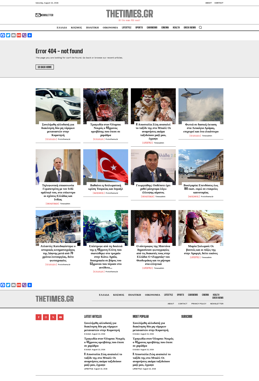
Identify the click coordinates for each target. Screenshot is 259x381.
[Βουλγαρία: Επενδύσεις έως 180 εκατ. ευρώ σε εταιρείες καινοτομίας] (200, 167)
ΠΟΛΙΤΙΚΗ (52, 204)
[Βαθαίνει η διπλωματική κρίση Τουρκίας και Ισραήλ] (105, 167)
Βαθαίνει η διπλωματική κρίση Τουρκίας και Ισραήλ (105, 186)
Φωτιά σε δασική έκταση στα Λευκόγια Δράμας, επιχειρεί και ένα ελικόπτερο (201, 127)
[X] (53, 317)
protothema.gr (64, 139)
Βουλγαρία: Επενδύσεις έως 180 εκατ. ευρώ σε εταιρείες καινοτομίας (201, 188)
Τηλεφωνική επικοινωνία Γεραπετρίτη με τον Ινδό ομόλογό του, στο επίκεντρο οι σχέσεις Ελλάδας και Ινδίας (58, 192)
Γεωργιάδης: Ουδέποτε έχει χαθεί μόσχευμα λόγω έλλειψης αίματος (153, 188)
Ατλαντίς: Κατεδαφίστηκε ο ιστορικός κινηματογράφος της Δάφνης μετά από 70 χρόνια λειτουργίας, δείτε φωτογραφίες (58, 253)
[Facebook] (39, 317)
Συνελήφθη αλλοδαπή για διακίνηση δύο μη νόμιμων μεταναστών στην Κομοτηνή (58, 129)
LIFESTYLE (148, 143)
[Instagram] (46, 317)
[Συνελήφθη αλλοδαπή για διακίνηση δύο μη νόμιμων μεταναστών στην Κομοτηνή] (58, 106)
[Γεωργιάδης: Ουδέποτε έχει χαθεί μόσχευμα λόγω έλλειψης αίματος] (153, 167)
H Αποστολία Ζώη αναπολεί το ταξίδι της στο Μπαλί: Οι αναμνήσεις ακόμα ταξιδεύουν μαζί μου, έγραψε (153, 131)
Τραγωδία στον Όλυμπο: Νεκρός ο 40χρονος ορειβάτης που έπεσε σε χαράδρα (105, 129)
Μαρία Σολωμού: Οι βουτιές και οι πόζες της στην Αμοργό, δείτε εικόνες (201, 249)
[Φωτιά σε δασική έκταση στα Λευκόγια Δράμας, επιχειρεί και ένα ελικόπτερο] (200, 106)
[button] (200, 27)
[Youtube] (61, 317)
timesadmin (159, 143)
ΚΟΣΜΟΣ (98, 193)
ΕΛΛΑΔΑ (51, 139)
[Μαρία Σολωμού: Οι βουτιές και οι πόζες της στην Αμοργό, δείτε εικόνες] (200, 228)
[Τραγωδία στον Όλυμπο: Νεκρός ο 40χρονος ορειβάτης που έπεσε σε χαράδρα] (105, 106)
